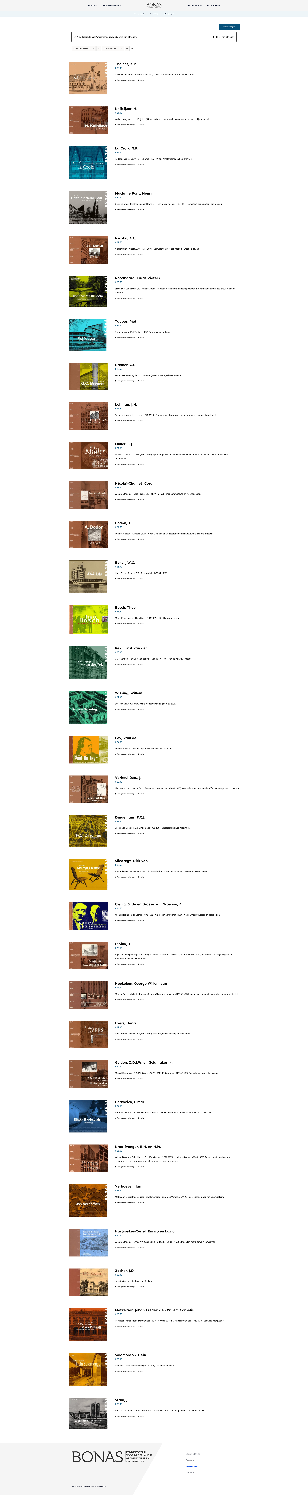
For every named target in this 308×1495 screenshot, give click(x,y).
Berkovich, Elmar (129, 1102)
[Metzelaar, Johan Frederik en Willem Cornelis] (88, 1324)
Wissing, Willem (128, 693)
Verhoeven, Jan (128, 1186)
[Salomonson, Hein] (88, 1369)
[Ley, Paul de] (88, 749)
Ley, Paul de (125, 738)
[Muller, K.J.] (88, 455)
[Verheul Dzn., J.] (88, 789)
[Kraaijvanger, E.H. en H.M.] (88, 1158)
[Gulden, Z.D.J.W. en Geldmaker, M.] (88, 1074)
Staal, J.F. (123, 1400)
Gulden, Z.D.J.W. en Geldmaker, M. (144, 1062)
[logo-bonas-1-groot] (154, 4)
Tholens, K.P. (126, 64)
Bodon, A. (123, 523)
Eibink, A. (123, 944)
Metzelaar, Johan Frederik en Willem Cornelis (154, 1310)
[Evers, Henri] (88, 1034)
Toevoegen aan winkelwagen (126, 80)
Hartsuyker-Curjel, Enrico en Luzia (145, 1231)
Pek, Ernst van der (131, 648)
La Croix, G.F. (126, 148)
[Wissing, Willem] (88, 707)
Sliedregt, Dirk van (131, 861)
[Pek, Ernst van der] (88, 662)
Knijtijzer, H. (126, 108)
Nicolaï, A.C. (125, 238)
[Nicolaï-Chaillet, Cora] (88, 495)
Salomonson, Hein (130, 1355)
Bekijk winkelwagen (224, 37)
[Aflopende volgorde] (98, 48)
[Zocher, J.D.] (88, 1282)
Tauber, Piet (126, 321)
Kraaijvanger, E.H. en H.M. (138, 1147)
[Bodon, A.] (88, 534)
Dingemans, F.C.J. (130, 817)
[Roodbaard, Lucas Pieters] (88, 291)
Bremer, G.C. (125, 365)
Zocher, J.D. (125, 1271)
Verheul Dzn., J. (128, 777)
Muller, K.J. (124, 444)
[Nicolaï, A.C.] (88, 250)
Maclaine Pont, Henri (133, 193)
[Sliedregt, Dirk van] (88, 874)
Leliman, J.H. (126, 404)
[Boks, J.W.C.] (88, 576)
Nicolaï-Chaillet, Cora (134, 483)
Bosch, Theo (125, 607)
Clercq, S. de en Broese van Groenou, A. (149, 904)
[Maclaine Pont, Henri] (88, 207)
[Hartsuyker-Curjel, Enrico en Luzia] (88, 1242)
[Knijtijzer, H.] (88, 120)
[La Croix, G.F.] (88, 162)
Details (141, 80)
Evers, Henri (125, 1023)
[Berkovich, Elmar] (88, 1116)
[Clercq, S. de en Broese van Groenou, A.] (88, 916)
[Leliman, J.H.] (88, 416)
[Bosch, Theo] (88, 619)
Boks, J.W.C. (125, 562)
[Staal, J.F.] (88, 1413)
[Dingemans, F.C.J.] (88, 831)
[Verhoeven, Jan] (88, 1200)
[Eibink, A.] (88, 955)
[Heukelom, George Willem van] (88, 995)
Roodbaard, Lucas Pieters (137, 278)
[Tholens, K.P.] (88, 78)
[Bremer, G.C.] (88, 376)
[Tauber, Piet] (88, 335)
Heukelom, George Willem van (141, 983)
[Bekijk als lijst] (132, 48)
